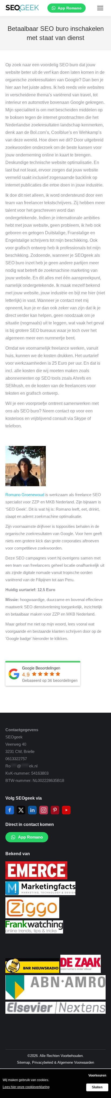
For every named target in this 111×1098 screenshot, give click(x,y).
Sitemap (23, 1062)
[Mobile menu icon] (100, 8)
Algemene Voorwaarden (75, 1062)
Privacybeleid (42, 1062)
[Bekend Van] (36, 878)
